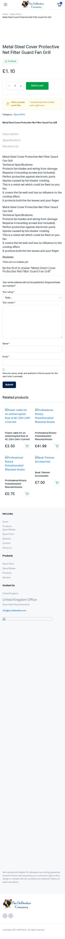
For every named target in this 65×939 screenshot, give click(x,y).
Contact (6, 543)
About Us (7, 548)
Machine (6, 539)
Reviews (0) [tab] (10, 146)
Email (5, 357)
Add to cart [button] (27, 446)
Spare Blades (9, 530)
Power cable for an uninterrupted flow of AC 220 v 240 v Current (17, 436)
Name (6, 344)
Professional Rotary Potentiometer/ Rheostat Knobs (45, 436)
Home (5, 14)
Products (7, 526)
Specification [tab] (11, 140)
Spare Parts (15, 14)
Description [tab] (10, 134)
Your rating (8, 292)
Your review (8, 303)
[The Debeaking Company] (32, 4)
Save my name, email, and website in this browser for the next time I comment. (30, 375)
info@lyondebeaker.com (14, 611)
